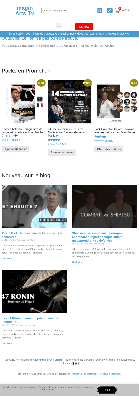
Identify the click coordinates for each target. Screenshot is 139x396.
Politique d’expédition (110, 374)
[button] (59, 25)
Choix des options (109, 149)
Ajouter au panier (15, 149)
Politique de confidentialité (85, 374)
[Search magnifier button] (99, 10)
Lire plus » (7, 258)
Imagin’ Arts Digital (51, 359)
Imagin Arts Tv (24, 10)
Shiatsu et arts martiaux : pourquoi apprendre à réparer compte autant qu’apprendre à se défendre (97, 237)
